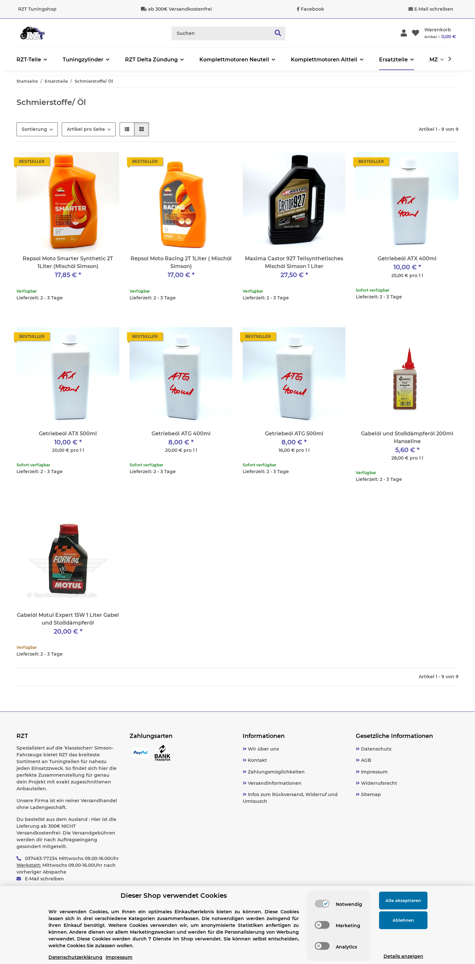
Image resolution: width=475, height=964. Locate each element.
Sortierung (34, 129)
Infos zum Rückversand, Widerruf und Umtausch (290, 798)
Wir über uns (263, 749)
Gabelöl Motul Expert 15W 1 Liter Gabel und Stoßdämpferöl (68, 619)
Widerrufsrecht (378, 783)
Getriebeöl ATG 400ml (181, 433)
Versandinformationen (274, 783)
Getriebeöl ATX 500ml (68, 433)
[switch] (322, 903)
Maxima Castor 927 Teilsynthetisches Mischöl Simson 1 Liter (294, 262)
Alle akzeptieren (403, 900)
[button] (403, 33)
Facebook (312, 9)
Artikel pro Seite (86, 129)
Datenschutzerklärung (75, 957)
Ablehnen (403, 920)
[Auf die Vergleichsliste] (91, 163)
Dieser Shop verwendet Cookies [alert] (174, 895)
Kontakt (257, 760)
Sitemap (370, 794)
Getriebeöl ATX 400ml (407, 258)
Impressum (374, 772)
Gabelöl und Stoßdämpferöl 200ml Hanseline (407, 437)
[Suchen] (278, 33)
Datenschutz (375, 749)
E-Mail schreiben (433, 9)
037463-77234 (41, 858)
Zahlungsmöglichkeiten (276, 772)
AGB (365, 760)
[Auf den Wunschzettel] (108, 163)
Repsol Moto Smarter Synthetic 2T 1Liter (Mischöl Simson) (68, 262)
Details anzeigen (403, 956)
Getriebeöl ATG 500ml (294, 433)
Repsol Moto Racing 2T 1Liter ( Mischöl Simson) (181, 262)
